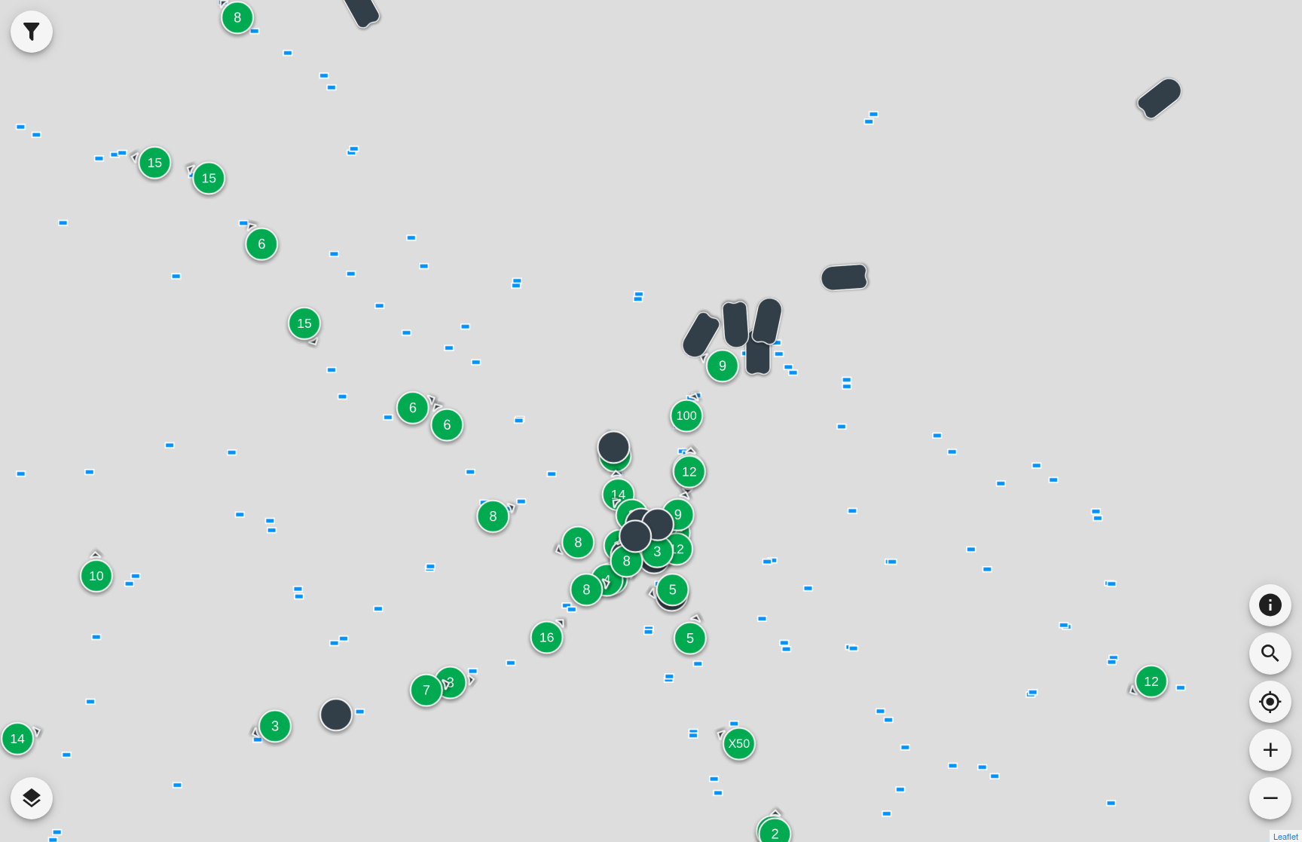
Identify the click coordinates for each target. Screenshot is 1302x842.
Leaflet (1285, 836)
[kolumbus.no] (1270, 605)
